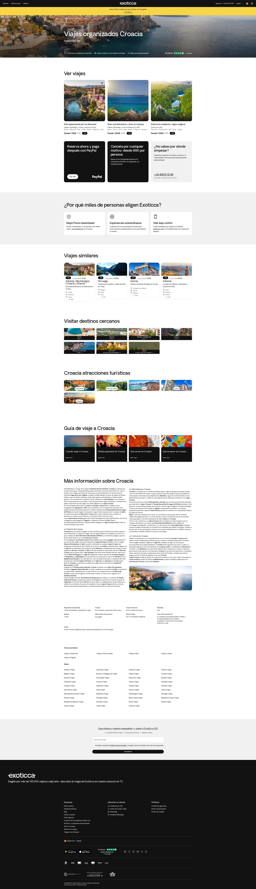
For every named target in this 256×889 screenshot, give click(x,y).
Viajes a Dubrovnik (71, 653)
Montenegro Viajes (136, 694)
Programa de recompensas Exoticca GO (77, 820)
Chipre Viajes (134, 674)
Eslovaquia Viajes (102, 678)
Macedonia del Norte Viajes (74, 694)
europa (71, 18)
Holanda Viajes (166, 682)
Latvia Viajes (166, 690)
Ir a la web (98, 617)
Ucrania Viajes (134, 706)
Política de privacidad (118, 745)
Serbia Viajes (166, 702)
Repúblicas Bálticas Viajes (74, 702)
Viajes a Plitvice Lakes (104, 653)
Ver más (73, 177)
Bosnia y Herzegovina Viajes (106, 674)
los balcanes (78, 18)
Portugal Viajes (102, 698)
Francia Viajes (101, 682)
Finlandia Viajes (70, 682)
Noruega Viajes (166, 694)
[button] (128, 752)
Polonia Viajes (69, 698)
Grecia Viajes (134, 682)
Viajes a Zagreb (70, 657)
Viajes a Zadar (166, 653)
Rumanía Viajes (102, 702)
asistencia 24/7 (159, 229)
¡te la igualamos (77, 229)
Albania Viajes (69, 670)
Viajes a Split (133, 653)
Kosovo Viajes (134, 690)
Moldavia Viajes (102, 694)
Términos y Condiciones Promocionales (77, 823)
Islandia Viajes (166, 686)
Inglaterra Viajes (102, 686)
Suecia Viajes (69, 706)
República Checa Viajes (170, 698)
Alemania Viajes (102, 670)
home (65, 18)
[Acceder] (252, 3)
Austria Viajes (166, 670)
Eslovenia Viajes (135, 678)
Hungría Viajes (69, 686)
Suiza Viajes (100, 706)
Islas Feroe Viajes (70, 690)
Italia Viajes (100, 690)
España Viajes (166, 678)
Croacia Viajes (166, 674)
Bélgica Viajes (69, 674)
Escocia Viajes (69, 678)
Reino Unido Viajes (136, 698)
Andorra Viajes (134, 670)
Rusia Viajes (133, 702)
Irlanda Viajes (134, 686)
